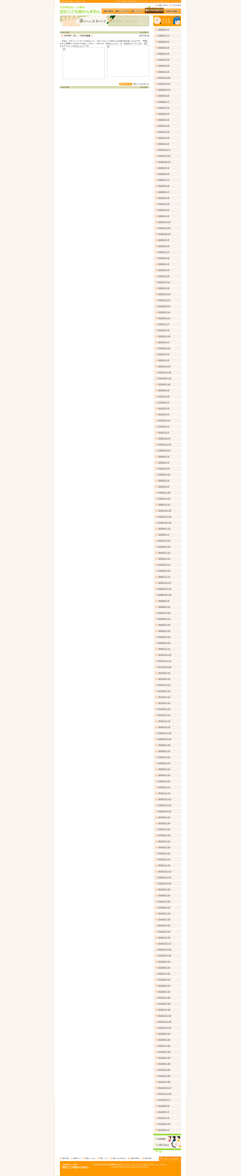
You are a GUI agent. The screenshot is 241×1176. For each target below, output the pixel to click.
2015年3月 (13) (164, 853)
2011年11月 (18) (164, 1094)
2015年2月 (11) (164, 859)
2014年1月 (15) (164, 937)
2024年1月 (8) (163, 216)
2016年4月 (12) (164, 775)
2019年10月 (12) (164, 523)
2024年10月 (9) (164, 162)
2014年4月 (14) (164, 919)
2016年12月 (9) (164, 727)
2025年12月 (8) (164, 78)
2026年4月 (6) (163, 54)
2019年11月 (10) (164, 517)
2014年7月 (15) (164, 901)
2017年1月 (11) (164, 721)
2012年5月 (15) (164, 1058)
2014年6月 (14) (164, 907)
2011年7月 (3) (163, 1118)
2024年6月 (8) (163, 186)
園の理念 (108, 10)
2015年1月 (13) (164, 865)
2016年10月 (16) (164, 739)
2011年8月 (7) (163, 1112)
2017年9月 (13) (164, 673)
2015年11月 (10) (164, 805)
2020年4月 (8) (163, 487)
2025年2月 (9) (163, 138)
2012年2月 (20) (164, 1076)
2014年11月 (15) (164, 877)
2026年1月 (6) (163, 72)
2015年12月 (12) (164, 799)
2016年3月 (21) (164, 781)
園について (137, 10)
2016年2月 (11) (164, 787)
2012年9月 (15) (164, 1034)
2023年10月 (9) (164, 234)
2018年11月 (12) (164, 589)
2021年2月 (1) (163, 426)
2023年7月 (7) (163, 252)
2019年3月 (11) (164, 565)
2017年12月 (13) (164, 655)
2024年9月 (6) (163, 168)
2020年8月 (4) (163, 462)
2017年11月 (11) (164, 661)
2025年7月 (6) (163, 108)
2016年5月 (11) (164, 769)
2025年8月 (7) (163, 102)
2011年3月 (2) (163, 1130)
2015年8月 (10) (164, 823)
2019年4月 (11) (164, 559)
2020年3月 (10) (164, 493)
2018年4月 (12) (164, 631)
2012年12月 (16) (164, 1016)
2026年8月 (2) (163, 30)
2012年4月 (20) (164, 1064)
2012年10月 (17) (164, 1028)
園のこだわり (122, 10)
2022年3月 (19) (164, 348)
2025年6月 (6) (163, 114)
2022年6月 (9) (163, 330)
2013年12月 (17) (164, 943)
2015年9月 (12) (164, 817)
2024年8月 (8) (163, 174)
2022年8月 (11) (164, 318)
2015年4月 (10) (164, 847)
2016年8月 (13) (164, 751)
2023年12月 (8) (164, 222)
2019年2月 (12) (164, 571)
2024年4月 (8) (163, 198)
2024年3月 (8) (163, 204)
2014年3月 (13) (164, 925)
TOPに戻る (175, 5)
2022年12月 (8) (164, 294)
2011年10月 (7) (164, 1100)
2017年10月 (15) (164, 667)
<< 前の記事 (64, 32)
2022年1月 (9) (163, 360)
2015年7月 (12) (164, 829)
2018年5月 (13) (164, 625)
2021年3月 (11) (164, 420)
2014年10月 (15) (164, 883)
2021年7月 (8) (163, 396)
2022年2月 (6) (163, 354)
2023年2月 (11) (164, 282)
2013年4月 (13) (164, 992)
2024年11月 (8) (164, 156)
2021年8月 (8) (163, 390)
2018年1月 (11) (164, 649)
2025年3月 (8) (163, 132)
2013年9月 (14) (164, 962)
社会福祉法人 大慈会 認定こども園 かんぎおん (80, 9)
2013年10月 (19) (164, 955)
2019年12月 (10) (164, 511)
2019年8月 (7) (163, 535)
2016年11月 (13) (164, 733)
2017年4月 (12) (164, 703)
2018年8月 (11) (164, 607)
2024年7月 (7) (163, 180)
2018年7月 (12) (164, 613)
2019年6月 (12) (164, 547)
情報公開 (148, 1158)
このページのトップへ (170, 1159)
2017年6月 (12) (164, 691)
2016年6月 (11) (164, 763)
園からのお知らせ (154, 10)
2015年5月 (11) (164, 841)
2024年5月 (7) (163, 192)
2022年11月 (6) (164, 300)
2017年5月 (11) (164, 697)
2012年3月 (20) (164, 1070)
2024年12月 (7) (164, 150)
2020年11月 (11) (164, 444)
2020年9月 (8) (163, 457)
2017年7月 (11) (164, 685)
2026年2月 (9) (163, 66)
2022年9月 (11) (164, 312)
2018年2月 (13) (164, 643)
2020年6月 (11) (164, 474)
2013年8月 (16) (164, 968)
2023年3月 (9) (163, 276)
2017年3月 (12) (164, 709)
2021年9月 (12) (164, 384)
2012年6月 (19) (164, 1052)
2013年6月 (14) (164, 980)
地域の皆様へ (174, 10)
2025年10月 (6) (164, 90)
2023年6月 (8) (163, 258)
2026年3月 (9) (163, 60)
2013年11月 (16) (164, 949)
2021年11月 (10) (164, 372)
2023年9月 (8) (163, 240)
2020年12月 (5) (164, 438)
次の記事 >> (144, 32)
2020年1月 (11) (164, 505)
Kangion (121, 1167)
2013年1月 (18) (164, 1010)
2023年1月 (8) (163, 288)
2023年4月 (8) (163, 270)
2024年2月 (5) (163, 210)
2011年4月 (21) (164, 1124)
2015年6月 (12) (164, 835)
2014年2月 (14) (164, 932)
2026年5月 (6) (163, 48)
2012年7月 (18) (164, 1046)
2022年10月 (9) (164, 306)
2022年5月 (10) (164, 336)
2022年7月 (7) (163, 324)
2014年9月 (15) (164, 889)
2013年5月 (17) (164, 986)
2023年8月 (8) (163, 246)
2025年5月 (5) (163, 120)
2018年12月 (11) (164, 583)
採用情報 (161, 1139)
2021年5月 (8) (163, 408)
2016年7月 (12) (164, 757)
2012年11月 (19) (164, 1022)
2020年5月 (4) (163, 480)
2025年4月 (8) (163, 126)
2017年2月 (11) (164, 715)
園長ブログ (77, 1158)
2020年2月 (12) (164, 499)
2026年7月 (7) (163, 36)
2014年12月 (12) (164, 871)
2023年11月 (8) (164, 228)
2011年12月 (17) (164, 1088)
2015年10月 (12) (164, 811)
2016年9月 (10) (164, 745)
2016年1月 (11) (164, 793)
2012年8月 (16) (164, 1040)
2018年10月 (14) (164, 595)
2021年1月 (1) (163, 432)
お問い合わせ (161, 5)
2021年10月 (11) (164, 378)
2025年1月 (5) (163, 144)
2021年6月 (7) (163, 402)
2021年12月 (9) (164, 366)
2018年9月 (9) (163, 601)
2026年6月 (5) (163, 42)
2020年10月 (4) (164, 450)
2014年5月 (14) (164, 913)
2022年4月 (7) (163, 342)
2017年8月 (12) (164, 679)
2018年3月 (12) (164, 637)
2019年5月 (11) (164, 553)
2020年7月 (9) (163, 468)
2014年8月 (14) (164, 895)
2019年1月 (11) (164, 577)
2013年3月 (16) (164, 998)
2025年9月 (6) (163, 96)
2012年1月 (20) (164, 1082)
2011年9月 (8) (163, 1106)
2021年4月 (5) (163, 414)
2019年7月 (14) (164, 541)
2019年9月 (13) (164, 529)
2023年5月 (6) (163, 264)
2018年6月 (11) (164, 619)
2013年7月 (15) (164, 974)
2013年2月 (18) (164, 1004)
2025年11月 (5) (164, 84)
